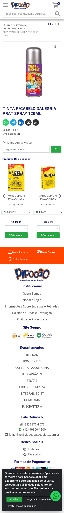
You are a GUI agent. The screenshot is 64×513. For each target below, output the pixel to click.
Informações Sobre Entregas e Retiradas (32, 306)
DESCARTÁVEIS (32, 374)
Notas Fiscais (20, 259)
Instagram (34, 449)
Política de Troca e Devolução (32, 313)
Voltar (56, 24)
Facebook (34, 454)
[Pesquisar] (57, 13)
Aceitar (14, 499)
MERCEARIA (32, 400)
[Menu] (6, 5)
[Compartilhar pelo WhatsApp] (6, 122)
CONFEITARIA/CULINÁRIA (32, 367)
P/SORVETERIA (32, 406)
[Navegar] (4, 196)
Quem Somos (32, 293)
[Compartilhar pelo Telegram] (13, 122)
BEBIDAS (32, 355)
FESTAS (32, 380)
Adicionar (18, 235)
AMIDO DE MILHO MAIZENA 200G (48, 197)
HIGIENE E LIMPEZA (32, 387)
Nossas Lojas (32, 300)
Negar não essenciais (39, 499)
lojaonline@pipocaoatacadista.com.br (34, 434)
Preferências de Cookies (22, 506)
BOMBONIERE (32, 361)
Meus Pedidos (20, 252)
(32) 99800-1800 (34, 429)
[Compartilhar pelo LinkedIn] (21, 122)
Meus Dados (48, 252)
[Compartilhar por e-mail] (28, 122)
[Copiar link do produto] (36, 122)
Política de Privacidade (32, 319)
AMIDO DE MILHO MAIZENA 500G (16, 197)
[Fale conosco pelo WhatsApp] (55, 496)
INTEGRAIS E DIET (32, 393)
